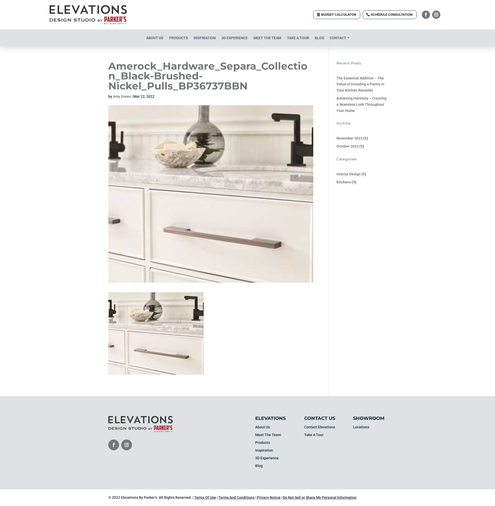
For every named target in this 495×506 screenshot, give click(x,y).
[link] (88, 23)
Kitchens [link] (343, 182)
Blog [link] (319, 38)
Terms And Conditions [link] (236, 497)
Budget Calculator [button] (338, 15)
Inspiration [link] (205, 38)
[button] (426, 15)
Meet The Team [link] (267, 38)
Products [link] (178, 38)
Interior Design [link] (348, 174)
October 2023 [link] (347, 146)
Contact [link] (338, 38)
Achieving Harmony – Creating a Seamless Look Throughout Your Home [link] (361, 104)
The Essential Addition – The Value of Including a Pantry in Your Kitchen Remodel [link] (360, 84)
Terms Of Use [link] (205, 497)
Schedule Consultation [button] (391, 15)
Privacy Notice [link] (268, 497)
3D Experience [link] (234, 38)
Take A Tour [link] (298, 38)
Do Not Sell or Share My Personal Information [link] (320, 497)
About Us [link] (154, 38)
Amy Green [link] (122, 96)
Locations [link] (361, 427)
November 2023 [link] (349, 138)
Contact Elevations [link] (319, 427)
